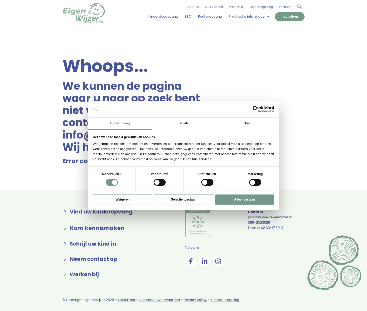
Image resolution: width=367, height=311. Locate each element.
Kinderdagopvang (163, 16)
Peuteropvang (210, 16)
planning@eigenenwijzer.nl (270, 217)
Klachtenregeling (224, 299)
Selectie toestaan (183, 199)
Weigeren (123, 199)
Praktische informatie (247, 16)
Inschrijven (290, 16)
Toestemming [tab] (120, 123)
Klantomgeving (261, 7)
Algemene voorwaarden (159, 299)
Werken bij (236, 7)
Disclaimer (127, 299)
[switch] (160, 182)
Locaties (192, 7)
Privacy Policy (195, 299)
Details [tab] (183, 123)
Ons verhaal (214, 7)
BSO (188, 16)
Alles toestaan (244, 199)
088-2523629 (259, 222)
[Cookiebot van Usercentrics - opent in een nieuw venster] (255, 109)
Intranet (285, 7)
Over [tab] (247, 123)
